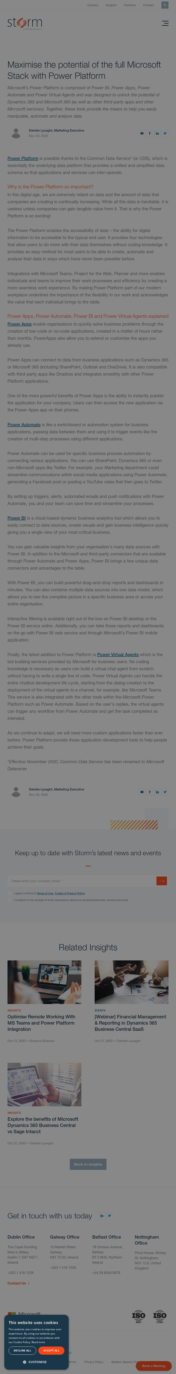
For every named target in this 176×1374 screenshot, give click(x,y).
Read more (38, 1342)
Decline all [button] (22, 1350)
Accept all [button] (51, 1350)
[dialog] (36, 1342)
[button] (36, 1361)
